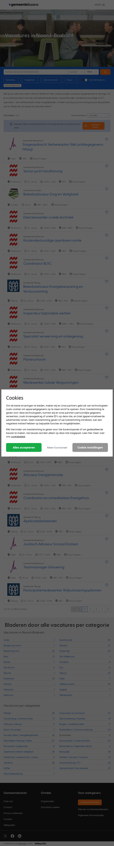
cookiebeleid (18, 436)
